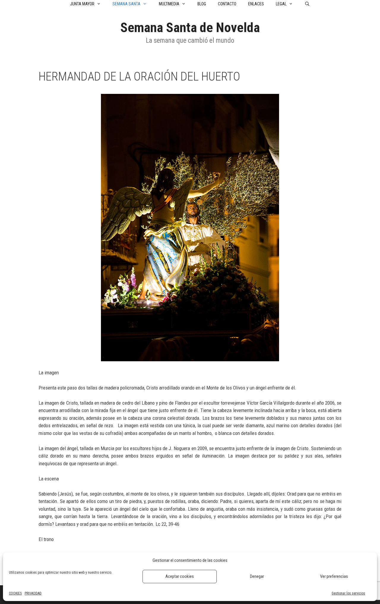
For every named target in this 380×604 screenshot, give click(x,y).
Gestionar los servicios (348, 593)
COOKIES (15, 593)
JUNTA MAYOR (82, 3)
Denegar (257, 576)
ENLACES (256, 3)
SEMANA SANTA (126, 3)
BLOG (201, 3)
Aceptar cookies (179, 576)
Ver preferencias (334, 576)
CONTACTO (227, 3)
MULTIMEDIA (169, 3)
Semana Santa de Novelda (190, 27)
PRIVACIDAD (33, 593)
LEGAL (281, 3)
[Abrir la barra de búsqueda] (307, 4)
